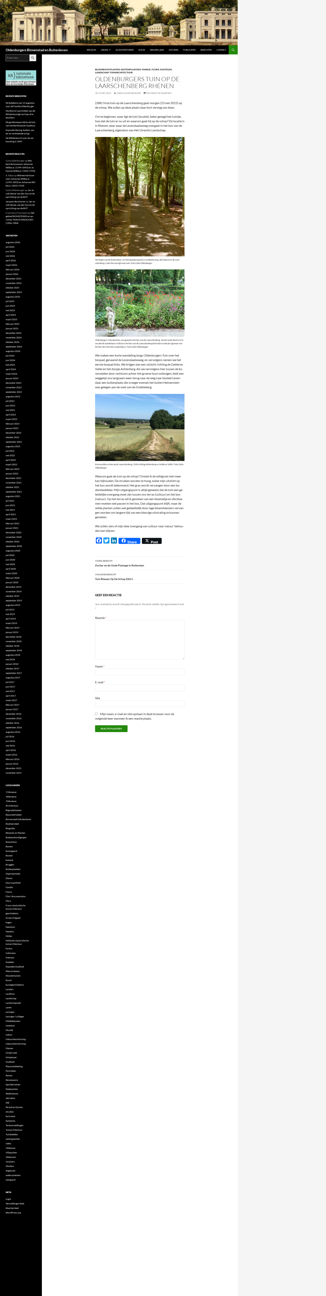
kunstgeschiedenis (15, 984)
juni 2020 (10, 559)
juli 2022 (10, 450)
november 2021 (14, 482)
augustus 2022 (13, 446)
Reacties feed (12, 1208)
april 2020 (11, 568)
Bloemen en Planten (107, 69)
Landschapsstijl (13, 1002)
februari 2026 (12, 269)
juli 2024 (10, 355)
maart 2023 (11, 419)
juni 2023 (10, 405)
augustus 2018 (13, 654)
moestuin (10, 1025)
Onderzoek (11, 1052)
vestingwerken (13, 1138)
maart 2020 (11, 573)
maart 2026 (11, 265)
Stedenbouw (12, 1093)
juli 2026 (10, 246)
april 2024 (11, 369)
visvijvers (10, 1161)
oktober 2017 (12, 668)
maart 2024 (11, 373)
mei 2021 (10, 509)
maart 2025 (11, 319)
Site (97, 698)
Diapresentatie (13, 873)
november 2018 (14, 641)
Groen (104, 50)
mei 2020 (10, 564)
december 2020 (13, 532)
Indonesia (10, 953)
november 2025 (14, 283)
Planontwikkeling (14, 1066)
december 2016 (13, 713)
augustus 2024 (13, 351)
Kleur (141, 50)
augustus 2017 (13, 677)
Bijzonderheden (14, 814)
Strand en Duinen (14, 1107)
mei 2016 (10, 745)
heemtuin (10, 927)
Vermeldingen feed (15, 1203)
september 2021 (14, 491)
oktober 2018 (12, 645)
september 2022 (14, 441)
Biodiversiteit (12, 823)
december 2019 (13, 586)
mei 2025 (10, 310)
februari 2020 (12, 577)
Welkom (91, 50)
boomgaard (11, 851)
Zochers (173, 50)
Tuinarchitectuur (121, 72)
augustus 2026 (13, 242)
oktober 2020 (12, 541)
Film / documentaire (15, 896)
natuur (9, 1034)
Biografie (10, 828)
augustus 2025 (13, 296)
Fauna (9, 891)
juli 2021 (10, 500)
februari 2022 (12, 469)
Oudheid (10, 1061)
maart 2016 (11, 754)
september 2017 (14, 673)
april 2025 (11, 314)
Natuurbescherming (16, 1039)
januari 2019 (12, 632)
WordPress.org (13, 1212)
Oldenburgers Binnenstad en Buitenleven (37, 50)
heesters (10, 931)
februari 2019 (12, 627)
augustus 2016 (13, 732)
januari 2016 (12, 763)
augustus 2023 (13, 396)
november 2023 (14, 387)
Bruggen (10, 864)
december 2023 (13, 382)
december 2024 (13, 333)
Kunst (9, 980)
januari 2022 (12, 473)
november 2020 (14, 537)
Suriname (10, 1116)
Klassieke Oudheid (15, 966)
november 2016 (14, 718)
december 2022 (13, 432)
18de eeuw (11, 796)
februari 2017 (12, 704)
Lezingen (10, 1012)
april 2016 (11, 750)
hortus (9, 948)
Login (8, 1199)
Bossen (9, 855)
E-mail (100, 682)
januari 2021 (12, 528)
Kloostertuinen (125, 50)
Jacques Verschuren (15, 201)
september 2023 (14, 392)
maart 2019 (11, 623)
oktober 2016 (12, 722)
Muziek (9, 1030)
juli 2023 (10, 401)
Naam (100, 666)
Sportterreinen (13, 1084)
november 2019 (14, 591)
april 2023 (11, 414)
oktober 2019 (12, 596)
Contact (221, 50)
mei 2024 (10, 364)
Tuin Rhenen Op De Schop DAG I (114, 577)
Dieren (9, 878)
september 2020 (14, 546)
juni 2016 (10, 741)
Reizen (9, 1075)
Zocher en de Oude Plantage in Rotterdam (119, 563)
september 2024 (14, 346)
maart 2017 (11, 700)
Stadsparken (12, 1089)
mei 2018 (10, 659)
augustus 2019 (13, 605)
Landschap (102, 72)
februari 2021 (12, 523)
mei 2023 (10, 410)
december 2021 (13, 478)
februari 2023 (12, 423)
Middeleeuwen (13, 1021)
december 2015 (13, 768)
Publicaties (189, 50)
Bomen (9, 846)
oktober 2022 (12, 437)
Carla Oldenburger (128, 93)
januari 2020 (12, 582)
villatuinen (11, 1157)
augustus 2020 (13, 550)
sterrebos (10, 1098)
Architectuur (12, 805)
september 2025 (14, 292)
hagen (9, 922)
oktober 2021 (12, 487)
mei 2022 (10, 455)
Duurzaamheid (13, 882)
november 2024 (14, 337)
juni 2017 (10, 686)
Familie (146, 69)
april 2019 (11, 618)
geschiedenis (12, 913)
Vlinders (10, 1166)
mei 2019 (10, 614)
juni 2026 (10, 251)
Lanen (9, 1007)
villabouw (10, 1148)
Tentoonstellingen (14, 1125)
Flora (155, 69)
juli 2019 (10, 609)
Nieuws (9, 1048)
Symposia (10, 1120)
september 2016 (14, 727)
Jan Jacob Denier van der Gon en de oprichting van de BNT (20, 193)
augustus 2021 (13, 496)
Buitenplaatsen (131, 69)
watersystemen (13, 1175)
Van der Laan (157, 50)
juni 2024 (10, 360)
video (8, 1143)
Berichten (206, 50)
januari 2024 (12, 378)
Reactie (100, 617)
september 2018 (14, 650)
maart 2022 (11, 464)
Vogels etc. (11, 1170)
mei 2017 (10, 691)
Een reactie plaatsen (159, 93)
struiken (10, 1111)
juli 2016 (10, 736)
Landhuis (10, 993)
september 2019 (14, 600)
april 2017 (11, 695)
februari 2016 (12, 759)
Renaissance (12, 1080)
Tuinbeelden (12, 1134)
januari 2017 (12, 709)
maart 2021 (11, 518)
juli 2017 (10, 682)
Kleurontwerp (13, 971)
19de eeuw (11, 801)
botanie (9, 860)
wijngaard (10, 1179)
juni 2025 (10, 305)
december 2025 (13, 278)
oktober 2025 (12, 287)
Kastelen (166, 69)
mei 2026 (10, 255)
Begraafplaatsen (14, 810)
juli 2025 (10, 301)
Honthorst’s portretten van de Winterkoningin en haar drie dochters (20, 114)
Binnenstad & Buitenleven (18, 819)
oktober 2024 (12, 342)
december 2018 (13, 636)
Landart (9, 989)
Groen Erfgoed (13, 917)
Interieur (10, 957)
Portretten (11, 1070)
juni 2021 (10, 505)
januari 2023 (12, 428)
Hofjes (9, 936)
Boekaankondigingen (16, 837)
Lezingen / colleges (15, 1016)
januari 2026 (12, 274)
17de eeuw (11, 792)
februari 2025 (12, 323)
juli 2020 (10, 555)
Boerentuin (11, 842)
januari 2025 (12, 328)
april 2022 (11, 460)
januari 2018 (12, 664)
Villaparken (11, 1152)
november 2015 (14, 772)
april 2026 (11, 260)
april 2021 (11, 514)
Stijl (7, 1102)
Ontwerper (11, 1057)
